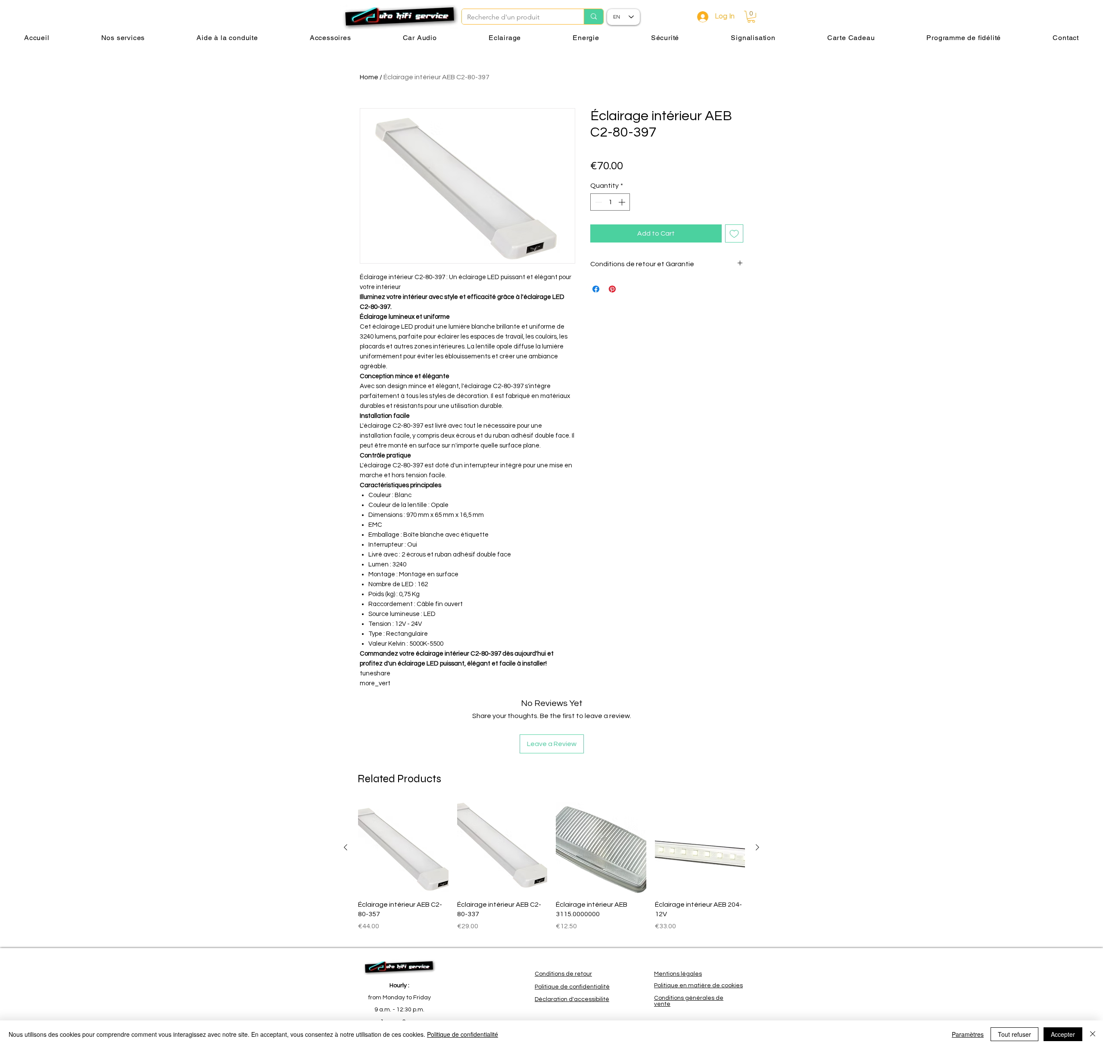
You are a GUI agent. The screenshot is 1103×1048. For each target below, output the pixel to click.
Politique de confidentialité (462, 1034)
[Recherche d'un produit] (593, 16)
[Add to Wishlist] (734, 233)
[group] (551, 871)
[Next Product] (757, 847)
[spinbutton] (610, 202)
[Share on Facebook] (596, 289)
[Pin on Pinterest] (612, 289)
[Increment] (623, 202)
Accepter (1063, 1034)
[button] (751, 17)
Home (369, 77)
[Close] (1092, 1034)
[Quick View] (403, 847)
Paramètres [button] (968, 1034)
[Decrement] (598, 202)
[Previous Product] (345, 847)
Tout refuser (1014, 1034)
